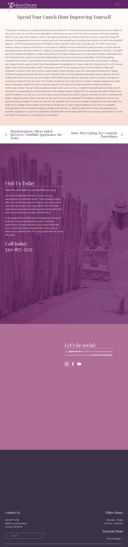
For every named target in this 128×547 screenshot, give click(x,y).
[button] (72, 377)
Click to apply (115, 539)
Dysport (14, 64)
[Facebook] (73, 364)
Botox (117, 54)
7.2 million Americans (106, 44)
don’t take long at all (75, 44)
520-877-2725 (18, 249)
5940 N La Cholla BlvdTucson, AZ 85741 (16, 525)
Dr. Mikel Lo (74, 108)
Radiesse (76, 98)
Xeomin (58, 67)
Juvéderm (26, 84)
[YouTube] (79, 364)
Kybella (55, 74)
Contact (119, 111)
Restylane (78, 91)
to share (86, 351)
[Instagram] (67, 364)
